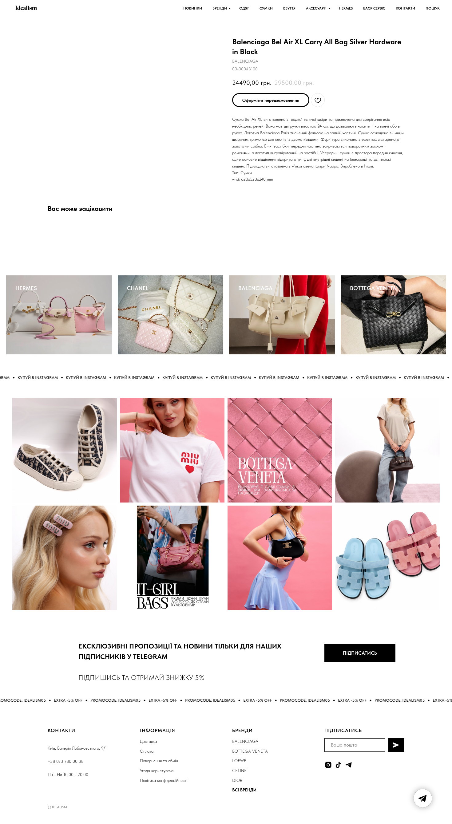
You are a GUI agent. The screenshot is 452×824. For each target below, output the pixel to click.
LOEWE (239, 760)
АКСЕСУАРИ (316, 8)
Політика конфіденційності (164, 780)
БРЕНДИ (219, 8)
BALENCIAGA (255, 288)
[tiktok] (338, 765)
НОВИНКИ (192, 8)
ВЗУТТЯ (289, 8)
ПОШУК (433, 8)
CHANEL (138, 288)
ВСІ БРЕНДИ (244, 789)
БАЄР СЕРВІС (374, 8)
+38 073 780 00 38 (66, 761)
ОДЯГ (244, 8)
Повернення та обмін (159, 760)
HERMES (346, 8)
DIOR (237, 780)
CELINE (239, 770)
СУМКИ (266, 8)
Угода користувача (156, 770)
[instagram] (328, 765)
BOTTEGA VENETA (373, 288)
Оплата (146, 751)
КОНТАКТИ (405, 8)
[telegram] (348, 765)
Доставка (148, 741)
